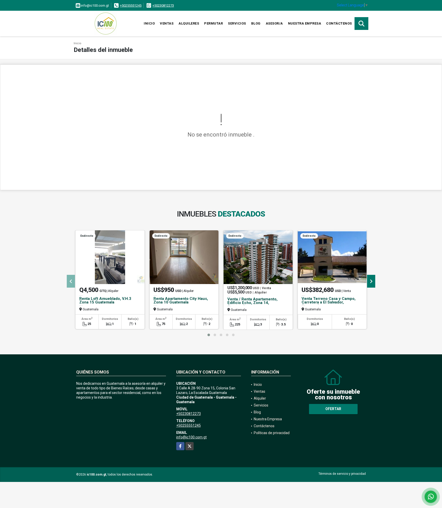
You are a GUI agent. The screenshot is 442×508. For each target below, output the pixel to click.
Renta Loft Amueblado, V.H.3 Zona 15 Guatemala (105, 300)
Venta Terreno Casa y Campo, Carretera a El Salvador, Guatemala (329, 302)
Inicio (149, 23)
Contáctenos (339, 23)
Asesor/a (274, 23)
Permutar (213, 23)
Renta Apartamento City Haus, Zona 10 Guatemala (180, 300)
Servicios (237, 23)
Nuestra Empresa (304, 23)
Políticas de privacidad (272, 433)
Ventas (166, 23)
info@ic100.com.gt (191, 437)
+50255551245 (130, 5)
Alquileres (189, 23)
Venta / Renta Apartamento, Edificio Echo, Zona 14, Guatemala (252, 303)
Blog (256, 23)
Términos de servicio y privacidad (342, 474)
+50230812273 (163, 5)
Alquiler (260, 398)
